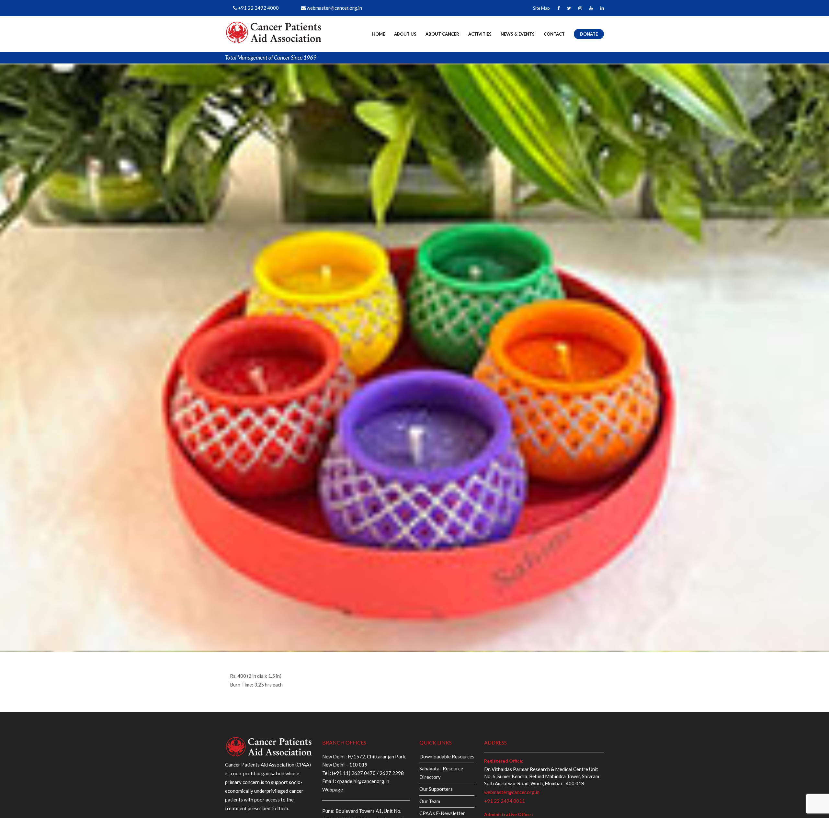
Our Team (429, 801)
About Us (405, 34)
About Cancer (442, 34)
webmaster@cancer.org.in (334, 8)
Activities (480, 34)
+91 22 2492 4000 (258, 8)
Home (378, 34)
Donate (589, 34)
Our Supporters (436, 789)
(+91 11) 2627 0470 (354, 773)
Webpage (332, 789)
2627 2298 (392, 773)
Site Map (541, 8)
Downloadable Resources (446, 756)
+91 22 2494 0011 (504, 801)
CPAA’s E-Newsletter (442, 813)
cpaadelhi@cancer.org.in (362, 781)
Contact (554, 34)
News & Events (518, 34)
